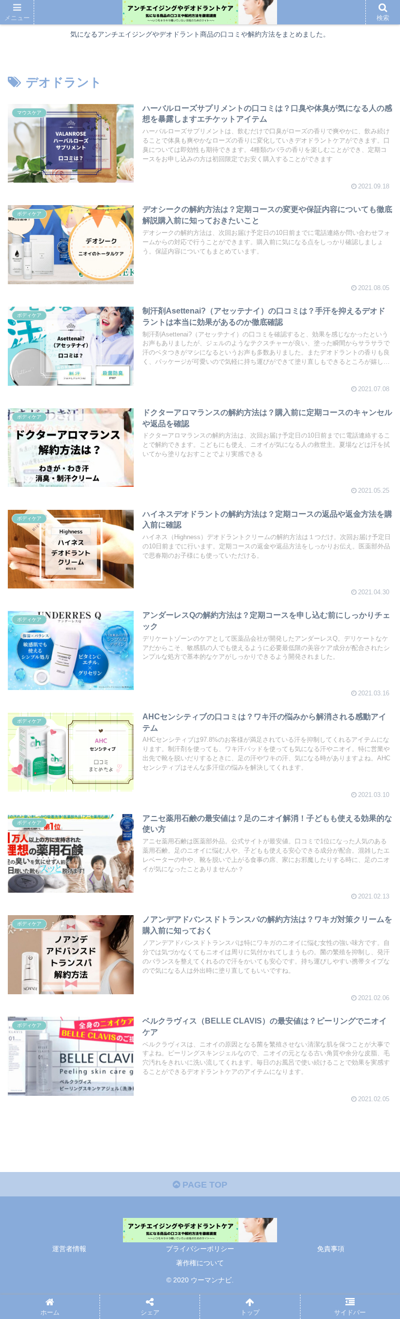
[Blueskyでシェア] (101, 1174)
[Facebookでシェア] (167, 1174)
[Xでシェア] (35, 1174)
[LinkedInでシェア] (332, 1174)
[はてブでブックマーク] (200, 1174)
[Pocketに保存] (233, 1174)
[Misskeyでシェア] (134, 1174)
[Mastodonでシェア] (68, 1174)
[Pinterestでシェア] (299, 1174)
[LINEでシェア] (266, 1174)
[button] (370, 1249)
